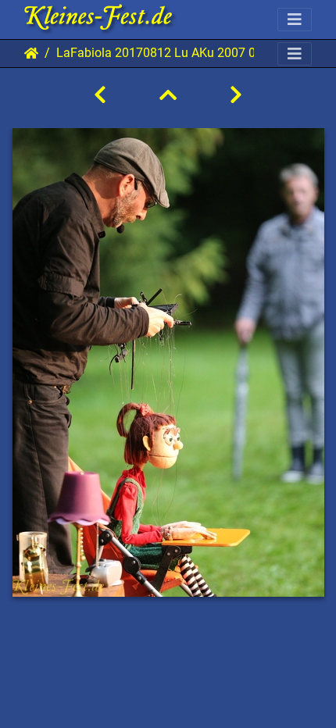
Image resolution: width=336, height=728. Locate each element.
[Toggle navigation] (294, 19)
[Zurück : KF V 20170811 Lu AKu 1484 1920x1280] (100, 95)
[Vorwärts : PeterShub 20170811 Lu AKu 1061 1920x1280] (236, 95)
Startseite (31, 53)
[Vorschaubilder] (168, 95)
